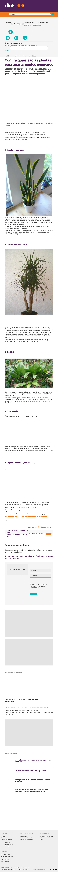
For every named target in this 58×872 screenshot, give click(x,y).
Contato (41, 839)
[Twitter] (53, 869)
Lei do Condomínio (8, 844)
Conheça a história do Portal (46, 836)
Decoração (18, 24)
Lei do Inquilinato (8, 846)
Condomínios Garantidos (7, 856)
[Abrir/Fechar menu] (51, 5)
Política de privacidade (45, 838)
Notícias (8, 24)
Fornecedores (23, 836)
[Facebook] (18, 5)
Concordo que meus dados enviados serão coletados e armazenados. (39, 586)
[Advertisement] (29, 806)
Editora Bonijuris (5, 859)
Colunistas (3, 838)
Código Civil (7, 842)
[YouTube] (56, 869)
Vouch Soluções (5, 861)
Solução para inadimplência (26, 839)
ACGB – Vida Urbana (6, 854)
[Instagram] (22, 5)
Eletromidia (3, 858)
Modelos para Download (26, 838)
